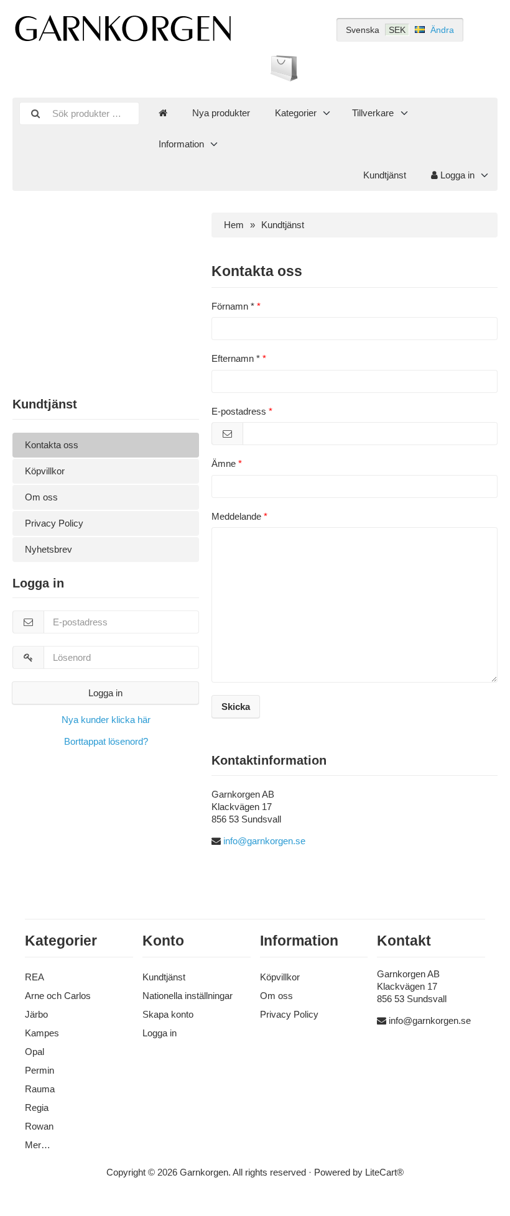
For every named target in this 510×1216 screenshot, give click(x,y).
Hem (234, 224)
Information (181, 144)
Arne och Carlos (58, 995)
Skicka (235, 706)
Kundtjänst (384, 175)
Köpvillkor (45, 471)
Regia (37, 1107)
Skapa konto (167, 1014)
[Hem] (163, 113)
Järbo (36, 1014)
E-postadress (238, 411)
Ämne (223, 463)
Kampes (42, 1033)
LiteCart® (384, 1172)
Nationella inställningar (187, 995)
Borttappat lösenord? (106, 741)
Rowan (39, 1126)
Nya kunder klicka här (106, 719)
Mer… (37, 1145)
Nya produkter (221, 113)
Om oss (41, 497)
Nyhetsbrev (48, 549)
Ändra (442, 30)
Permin (39, 1070)
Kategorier (296, 113)
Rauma (40, 1089)
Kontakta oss (51, 445)
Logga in (456, 175)
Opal (34, 1051)
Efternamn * (235, 358)
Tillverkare (373, 113)
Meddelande (236, 516)
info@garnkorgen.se (264, 841)
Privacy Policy (54, 523)
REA (34, 977)
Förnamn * (232, 306)
